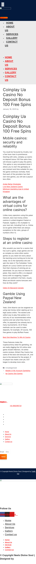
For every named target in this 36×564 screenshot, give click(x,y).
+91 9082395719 (15, 406)
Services (12, 34)
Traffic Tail (20, 558)
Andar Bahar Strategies (12, 184)
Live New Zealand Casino (13, 187)
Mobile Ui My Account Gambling (17, 371)
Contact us (8, 424)
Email (2, 452)
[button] (3, 51)
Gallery (11, 38)
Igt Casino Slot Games (14, 374)
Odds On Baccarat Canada (13, 288)
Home (9, 22)
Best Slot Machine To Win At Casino (16, 337)
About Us (8, 417)
